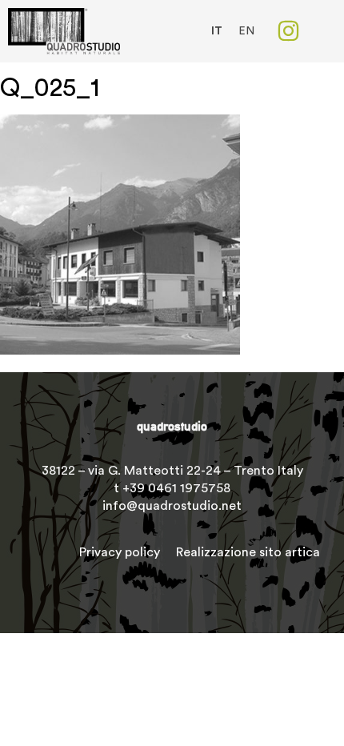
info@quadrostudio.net (172, 505)
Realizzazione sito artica (248, 552)
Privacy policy (119, 552)
